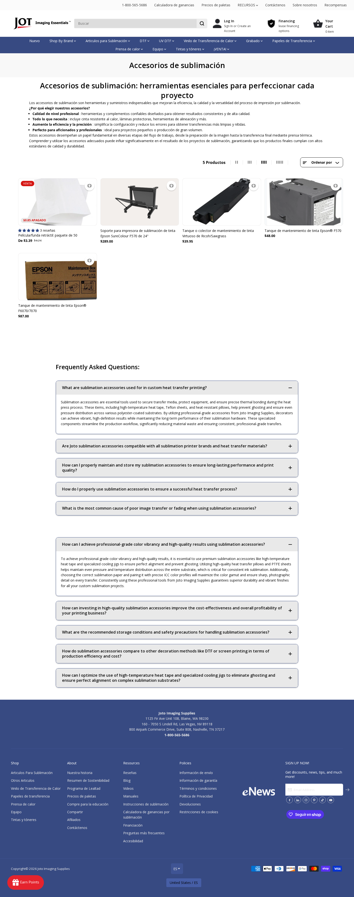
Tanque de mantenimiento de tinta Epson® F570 (303, 230)
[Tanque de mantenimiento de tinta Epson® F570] (304, 201)
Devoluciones (190, 804)
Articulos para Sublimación (107, 40)
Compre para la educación (87, 804)
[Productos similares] (89, 185)
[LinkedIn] (298, 800)
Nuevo (34, 40)
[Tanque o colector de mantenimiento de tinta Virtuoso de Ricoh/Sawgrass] (222, 201)
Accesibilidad (133, 841)
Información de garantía (198, 780)
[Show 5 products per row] (280, 162)
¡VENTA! (220, 49)
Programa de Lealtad (83, 788)
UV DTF (165, 40)
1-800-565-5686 (134, 5)
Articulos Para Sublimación (32, 772)
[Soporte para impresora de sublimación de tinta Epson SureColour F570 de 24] (140, 201)
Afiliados (73, 819)
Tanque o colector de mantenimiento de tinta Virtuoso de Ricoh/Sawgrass (218, 233)
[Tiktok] (322, 800)
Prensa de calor (128, 49)
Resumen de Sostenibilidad (88, 780)
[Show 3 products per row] (250, 162)
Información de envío (196, 772)
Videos (128, 788)
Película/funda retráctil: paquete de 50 (47, 235)
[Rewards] (25, 882)
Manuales (130, 796)
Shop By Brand (61, 40)
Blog (126, 780)
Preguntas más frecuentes (144, 833)
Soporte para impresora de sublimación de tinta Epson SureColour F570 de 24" (137, 233)
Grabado (253, 40)
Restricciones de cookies (198, 812)
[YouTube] (331, 800)
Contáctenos (275, 5)
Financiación (133, 825)
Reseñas (130, 772)
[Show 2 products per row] (236, 162)
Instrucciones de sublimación (146, 804)
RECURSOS (247, 5)
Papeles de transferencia (30, 796)
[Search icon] (202, 23)
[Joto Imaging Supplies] (41, 23)
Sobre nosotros (305, 5)
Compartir (75, 812)
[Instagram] (306, 800)
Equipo (158, 49)
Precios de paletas (215, 5)
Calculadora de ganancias (174, 5)
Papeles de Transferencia (292, 40)
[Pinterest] (314, 800)
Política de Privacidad (196, 796)
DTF (143, 40)
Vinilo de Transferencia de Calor (209, 40)
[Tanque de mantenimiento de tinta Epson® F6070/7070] (57, 276)
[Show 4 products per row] (264, 162)
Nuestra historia (79, 772)
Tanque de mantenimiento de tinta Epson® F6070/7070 (52, 308)
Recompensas (335, 5)
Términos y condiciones (198, 788)
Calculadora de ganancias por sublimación (146, 815)
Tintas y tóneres (189, 49)
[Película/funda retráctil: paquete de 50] (57, 201)
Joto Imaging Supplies (54, 868)
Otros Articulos (22, 780)
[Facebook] (289, 800)
